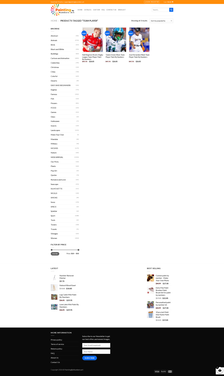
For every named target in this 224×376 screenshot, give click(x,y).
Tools (53, 220)
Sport (53, 216)
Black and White (57, 49)
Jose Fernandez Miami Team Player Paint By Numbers (139, 56)
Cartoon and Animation (60, 58)
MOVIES (54, 148)
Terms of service (57, 344)
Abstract (54, 36)
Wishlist (122, 10)
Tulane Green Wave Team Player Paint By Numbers (115, 56)
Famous (54, 94)
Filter (54, 254)
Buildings (54, 54)
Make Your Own (57, 135)
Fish (52, 99)
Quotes (54, 175)
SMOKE (54, 197)
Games (53, 112)
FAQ (103, 10)
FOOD (53, 108)
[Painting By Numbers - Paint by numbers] (62, 10)
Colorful (54, 76)
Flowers (54, 103)
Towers (54, 224)
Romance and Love (58, 180)
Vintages (54, 233)
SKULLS (54, 193)
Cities (53, 72)
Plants (53, 166)
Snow (53, 202)
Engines (54, 90)
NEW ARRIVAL (57, 157)
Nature (53, 152)
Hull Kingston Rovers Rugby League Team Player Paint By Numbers (92, 57)
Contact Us (111, 10)
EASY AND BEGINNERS (61, 85)
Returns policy (56, 349)
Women (54, 238)
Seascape (54, 184)
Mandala (54, 139)
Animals (54, 40)
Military (54, 144)
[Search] (171, 10)
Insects (53, 126)
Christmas (55, 67)
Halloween (55, 121)
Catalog (87, 10)
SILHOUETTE (56, 188)
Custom (96, 10)
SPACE (53, 207)
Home (80, 10)
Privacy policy (56, 340)
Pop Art (54, 171)
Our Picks (55, 162)
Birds (53, 45)
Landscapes (55, 130)
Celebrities (55, 63)
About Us (54, 358)
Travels (54, 229)
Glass (53, 117)
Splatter (54, 211)
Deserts (54, 81)
